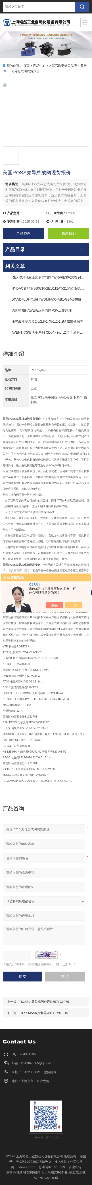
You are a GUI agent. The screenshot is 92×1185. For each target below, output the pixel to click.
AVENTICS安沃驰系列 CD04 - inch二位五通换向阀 (48, 332)
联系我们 (68, 233)
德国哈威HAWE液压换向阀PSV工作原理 (42, 310)
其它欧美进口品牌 (64, 65)
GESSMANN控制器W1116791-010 (44, 1013)
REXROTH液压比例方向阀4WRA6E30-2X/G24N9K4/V (48, 277)
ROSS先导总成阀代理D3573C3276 (44, 1001)
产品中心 (39, 65)
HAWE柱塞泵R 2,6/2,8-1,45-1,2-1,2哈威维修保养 (47, 321)
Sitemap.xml (26, 1167)
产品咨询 (23, 233)
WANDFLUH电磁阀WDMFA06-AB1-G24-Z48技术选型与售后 (48, 299)
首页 (26, 65)
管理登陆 (75, 1167)
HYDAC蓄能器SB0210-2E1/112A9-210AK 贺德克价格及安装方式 (48, 288)
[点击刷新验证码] (47, 955)
